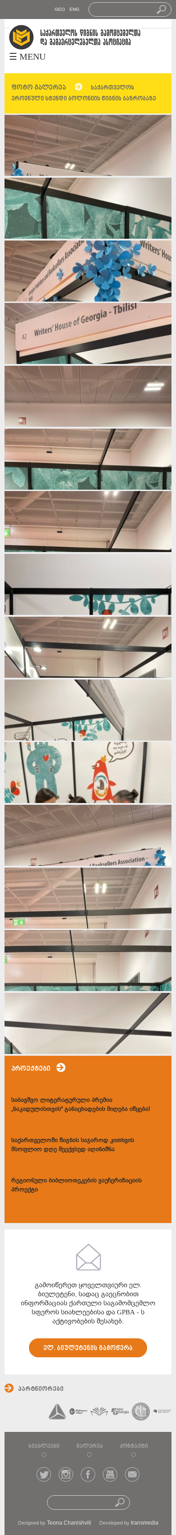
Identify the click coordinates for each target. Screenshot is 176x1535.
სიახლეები (44, 1446)
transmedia (144, 1523)
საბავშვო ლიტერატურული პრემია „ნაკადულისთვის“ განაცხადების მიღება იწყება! (80, 1104)
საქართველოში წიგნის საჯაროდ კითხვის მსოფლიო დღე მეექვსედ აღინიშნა (72, 1144)
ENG (74, 9)
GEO (60, 9)
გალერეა (89, 1446)
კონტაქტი (134, 1446)
